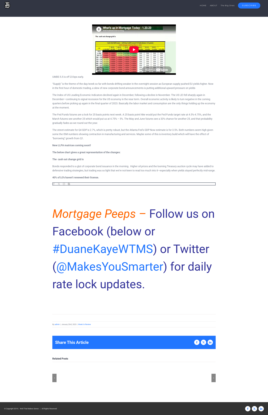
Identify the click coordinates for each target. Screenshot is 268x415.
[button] (54, 378)
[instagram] (64, 184)
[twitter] (59, 184)
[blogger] (69, 184)
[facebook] (54, 184)
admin (57, 324)
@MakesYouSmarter (109, 267)
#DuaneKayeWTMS (102, 249)
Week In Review (84, 324)
